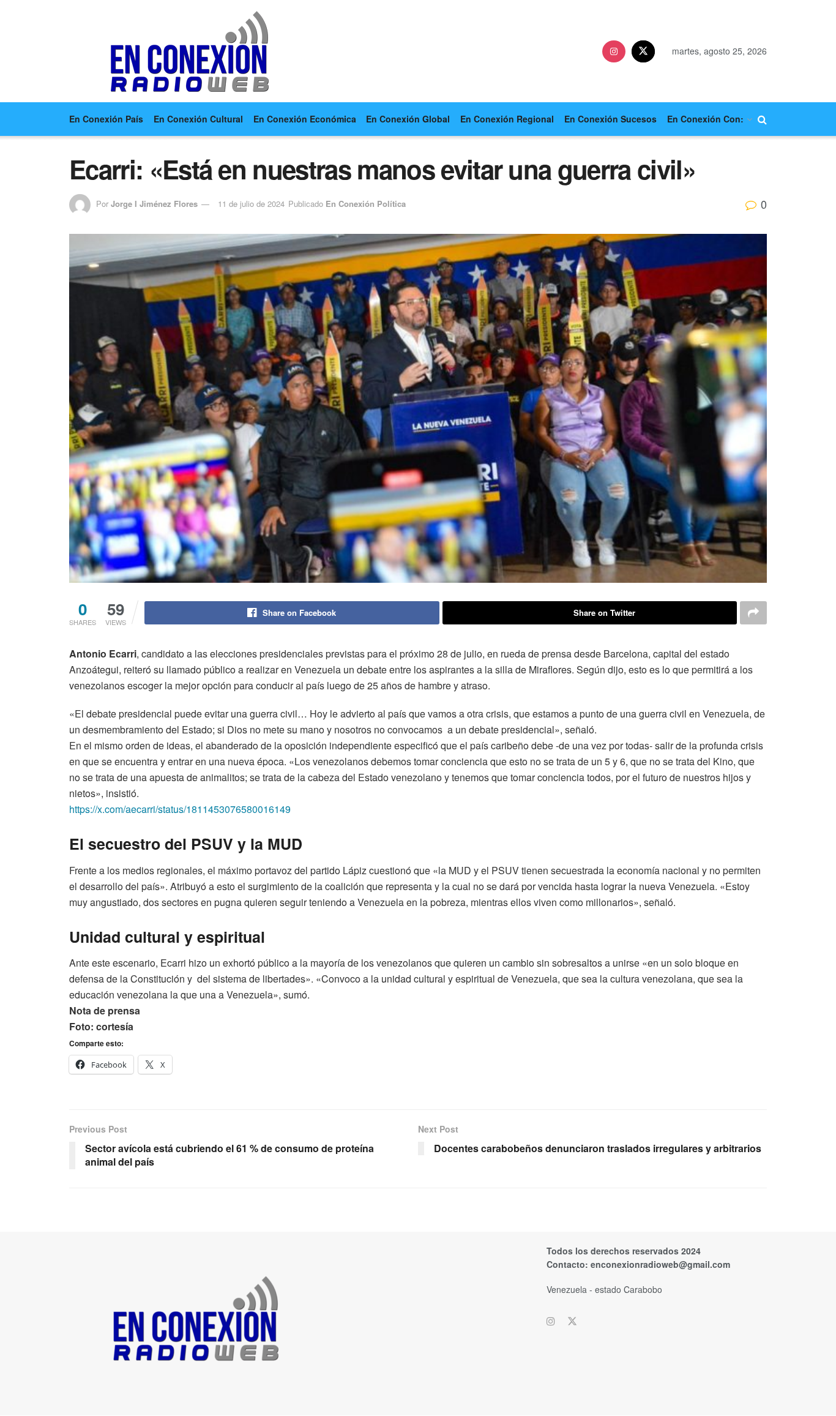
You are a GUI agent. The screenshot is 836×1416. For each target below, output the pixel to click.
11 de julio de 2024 (251, 203)
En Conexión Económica (304, 119)
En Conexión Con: (705, 119)
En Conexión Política (366, 203)
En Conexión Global (408, 119)
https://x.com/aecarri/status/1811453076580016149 (180, 809)
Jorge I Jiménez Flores (154, 203)
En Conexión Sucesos (610, 119)
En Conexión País (106, 119)
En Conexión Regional (507, 119)
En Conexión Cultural (198, 119)
